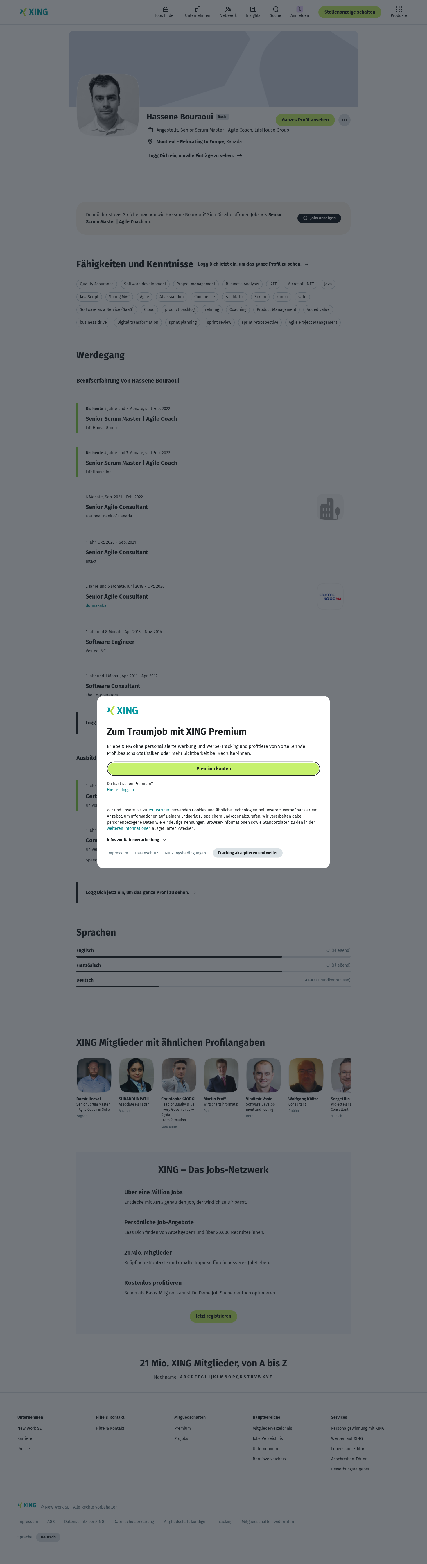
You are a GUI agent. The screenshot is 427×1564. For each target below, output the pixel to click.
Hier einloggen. (121, 789)
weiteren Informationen (129, 828)
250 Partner (158, 810)
